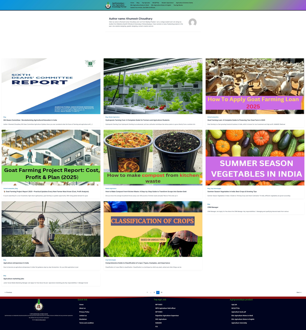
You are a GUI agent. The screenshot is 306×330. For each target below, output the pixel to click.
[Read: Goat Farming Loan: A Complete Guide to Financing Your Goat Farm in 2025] (255, 86)
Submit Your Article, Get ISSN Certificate (142, 7)
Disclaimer (83, 319)
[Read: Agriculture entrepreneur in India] (51, 229)
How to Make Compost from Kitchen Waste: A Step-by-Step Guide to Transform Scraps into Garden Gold (146, 191)
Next (299, 292)
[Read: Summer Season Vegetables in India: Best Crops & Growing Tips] (255, 157)
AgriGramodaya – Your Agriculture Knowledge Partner (119, 5)
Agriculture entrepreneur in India (16, 263)
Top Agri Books (178, 5)
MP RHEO (158, 312)
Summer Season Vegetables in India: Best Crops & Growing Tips (232, 191)
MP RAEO (158, 304)
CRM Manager (213, 207)
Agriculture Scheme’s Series (184, 3)
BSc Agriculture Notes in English (161, 5)
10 (161, 292)
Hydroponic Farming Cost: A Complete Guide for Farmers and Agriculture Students (137, 120)
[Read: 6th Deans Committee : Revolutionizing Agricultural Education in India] (51, 86)
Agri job (234, 304)
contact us (83, 316)
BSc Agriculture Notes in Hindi (139, 5)
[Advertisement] (153, 46)
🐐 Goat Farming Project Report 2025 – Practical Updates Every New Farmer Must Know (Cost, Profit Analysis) (46, 191)
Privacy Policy (84, 312)
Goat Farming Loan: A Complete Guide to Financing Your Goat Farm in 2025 (236, 120)
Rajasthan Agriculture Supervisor (167, 316)
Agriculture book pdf (238, 312)
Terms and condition (86, 323)
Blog (138, 3)
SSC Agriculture (161, 319)
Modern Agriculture (167, 3)
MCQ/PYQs (155, 3)
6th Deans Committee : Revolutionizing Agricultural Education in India (30, 120)
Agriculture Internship (239, 323)
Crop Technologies (216, 188)
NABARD (158, 323)
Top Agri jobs (146, 3)
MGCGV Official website (41, 319)
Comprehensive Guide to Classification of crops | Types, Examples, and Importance (138, 263)
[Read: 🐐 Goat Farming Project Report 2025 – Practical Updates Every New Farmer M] (51, 157)
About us (82, 308)
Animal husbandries (213, 117)
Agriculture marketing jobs (14, 279)
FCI (156, 327)
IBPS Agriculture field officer (165, 308)
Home (132, 3)
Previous (8, 292)
